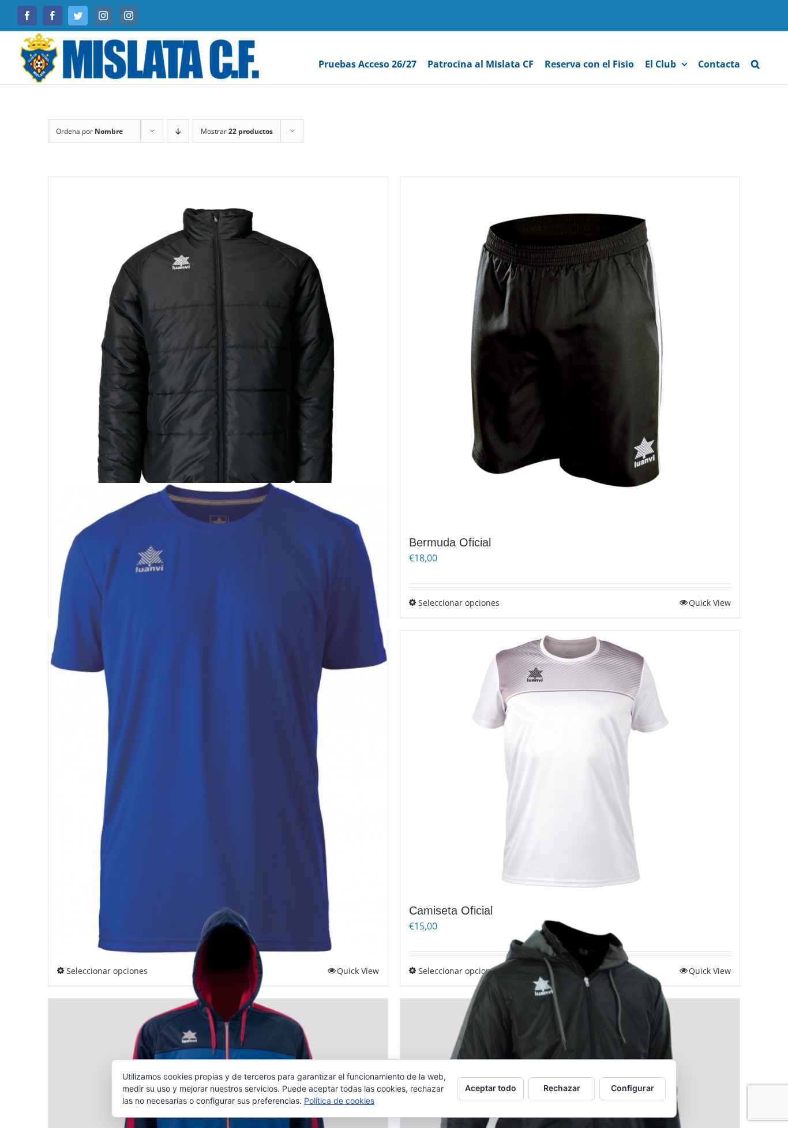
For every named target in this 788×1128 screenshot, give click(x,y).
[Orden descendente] (178, 131)
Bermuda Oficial (450, 542)
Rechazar (561, 1088)
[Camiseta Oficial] (570, 761)
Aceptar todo (490, 1088)
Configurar (632, 1088)
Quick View (710, 602)
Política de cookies (339, 1100)
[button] (755, 58)
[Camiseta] (218, 720)
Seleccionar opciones (459, 602)
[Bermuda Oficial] (570, 350)
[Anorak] (218, 350)
